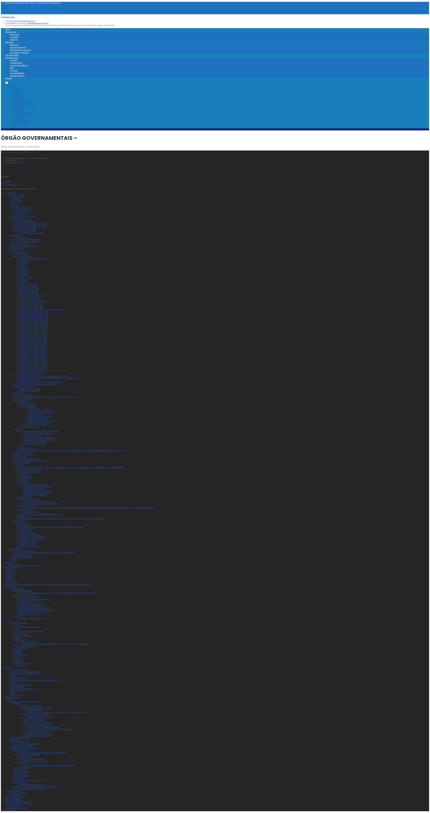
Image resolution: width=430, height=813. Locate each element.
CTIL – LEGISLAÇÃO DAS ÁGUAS (36, 731)
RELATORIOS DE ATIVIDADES (22, 550)
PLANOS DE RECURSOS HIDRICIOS (37, 736)
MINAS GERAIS (16, 589)
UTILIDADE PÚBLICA (17, 76)
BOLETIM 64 (24, 269)
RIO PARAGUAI (20, 774)
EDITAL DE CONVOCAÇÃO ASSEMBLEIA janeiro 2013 (36, 680)
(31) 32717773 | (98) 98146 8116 (22, 21)
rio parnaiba (19, 778)
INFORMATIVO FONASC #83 (31, 308)
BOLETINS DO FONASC (24, 256)
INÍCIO (7, 29)
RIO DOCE (18, 616)
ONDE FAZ (9, 699)
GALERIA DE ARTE (21, 452)
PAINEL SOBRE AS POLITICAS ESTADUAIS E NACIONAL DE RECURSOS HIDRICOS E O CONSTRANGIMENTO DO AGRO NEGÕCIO (72, 450)
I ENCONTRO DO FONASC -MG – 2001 (30, 222)
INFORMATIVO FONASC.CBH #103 (33, 316)
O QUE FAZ (14, 250)
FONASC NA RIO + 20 (27, 448)
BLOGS (13, 676)
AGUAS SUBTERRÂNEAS (33, 710)
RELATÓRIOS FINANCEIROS (21, 557)
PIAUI (16, 657)
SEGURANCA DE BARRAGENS (26, 744)
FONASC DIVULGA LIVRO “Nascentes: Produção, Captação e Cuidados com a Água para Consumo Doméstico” (61, 518)
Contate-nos (14, 203)
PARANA (18, 653)
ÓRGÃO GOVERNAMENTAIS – (22, 689)
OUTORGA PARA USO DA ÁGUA (36, 491)
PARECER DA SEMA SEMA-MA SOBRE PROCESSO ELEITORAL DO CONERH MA (55, 644)
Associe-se (5, 129)
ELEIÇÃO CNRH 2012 (27, 406)
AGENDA (8, 78)
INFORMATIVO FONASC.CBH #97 (33, 363)
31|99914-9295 (11, 185)
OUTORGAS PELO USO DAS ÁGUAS (37, 733)
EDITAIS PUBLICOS (18, 678)
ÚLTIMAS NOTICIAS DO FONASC (19, 804)
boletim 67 (23, 276)
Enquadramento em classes (33, 489)
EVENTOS (18, 429)
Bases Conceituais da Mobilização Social (39, 501)
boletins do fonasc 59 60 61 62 (30, 299)
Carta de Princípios (17, 195)
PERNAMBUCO (20, 655)
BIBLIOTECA (14, 45)
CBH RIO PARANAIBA (23, 591)
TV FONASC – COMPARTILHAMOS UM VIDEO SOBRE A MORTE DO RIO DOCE (51, 527)
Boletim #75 (23, 263)
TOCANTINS (19, 665)
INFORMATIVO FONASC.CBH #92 (33, 352)
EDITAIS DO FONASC (23, 395)
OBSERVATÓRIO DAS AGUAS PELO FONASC (32, 461)
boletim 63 (23, 267)
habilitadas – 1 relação (36, 414)
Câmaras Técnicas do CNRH (30, 472)
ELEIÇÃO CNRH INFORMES (34, 425)
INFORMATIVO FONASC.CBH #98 (33, 365)
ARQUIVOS (9, 42)
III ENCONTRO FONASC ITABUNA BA (39, 440)
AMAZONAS (10, 810)
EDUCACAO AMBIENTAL (29, 499)
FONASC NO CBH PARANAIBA (31, 759)
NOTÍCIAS (14, 70)
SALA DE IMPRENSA (17, 73)
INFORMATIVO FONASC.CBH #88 (33, 344)
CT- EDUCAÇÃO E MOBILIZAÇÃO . (37, 725)
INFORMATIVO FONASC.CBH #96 (33, 361)
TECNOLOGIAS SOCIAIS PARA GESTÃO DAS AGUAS (40, 514)
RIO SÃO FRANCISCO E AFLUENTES (29, 780)
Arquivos (8, 569)
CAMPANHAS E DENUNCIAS (26, 380)
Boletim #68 (23, 261)
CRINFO (8, 181)
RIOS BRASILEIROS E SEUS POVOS (24, 748)
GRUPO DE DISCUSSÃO (24, 455)
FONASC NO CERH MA (28, 642)
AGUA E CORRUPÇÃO (19, 670)
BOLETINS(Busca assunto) (20, 50)
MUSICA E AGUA (17, 687)
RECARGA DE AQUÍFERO (15, 797)
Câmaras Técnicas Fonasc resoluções (28, 374)
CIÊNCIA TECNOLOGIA (33, 721)
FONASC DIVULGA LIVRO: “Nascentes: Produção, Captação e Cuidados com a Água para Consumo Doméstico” (48, 584)
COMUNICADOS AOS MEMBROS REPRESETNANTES (36, 384)
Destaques (14, 205)
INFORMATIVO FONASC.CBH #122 (33, 259)
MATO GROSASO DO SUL (24, 646)
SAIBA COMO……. (21, 523)
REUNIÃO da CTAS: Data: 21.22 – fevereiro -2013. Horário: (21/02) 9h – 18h (43, 552)
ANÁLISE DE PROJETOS (33, 719)
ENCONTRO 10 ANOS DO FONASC (37, 433)
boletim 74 (23, 280)
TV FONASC (19, 214)
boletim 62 (23, 265)
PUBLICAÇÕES (20, 516)
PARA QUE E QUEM (22, 463)
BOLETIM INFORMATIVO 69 (31, 297)
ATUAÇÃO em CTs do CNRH (30, 706)
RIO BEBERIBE (20, 770)
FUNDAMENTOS (26, 478)
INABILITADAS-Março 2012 (39, 410)
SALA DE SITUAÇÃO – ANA (30, 546)
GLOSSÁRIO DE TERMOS (20, 684)
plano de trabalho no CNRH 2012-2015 (43, 420)
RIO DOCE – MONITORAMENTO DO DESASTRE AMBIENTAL (48, 765)
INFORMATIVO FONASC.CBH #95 (33, 359)
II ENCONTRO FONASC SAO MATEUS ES (40, 437)
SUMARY (13, 559)
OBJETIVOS (24, 480)
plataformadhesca (26, 510)
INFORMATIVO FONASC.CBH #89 (33, 346)
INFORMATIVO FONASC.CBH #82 (33, 335)
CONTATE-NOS (20, 237)
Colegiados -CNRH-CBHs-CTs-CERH (25, 701)
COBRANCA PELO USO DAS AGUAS (37, 486)
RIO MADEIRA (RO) (22, 772)
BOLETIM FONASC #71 (28, 286)
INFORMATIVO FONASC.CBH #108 (33, 327)
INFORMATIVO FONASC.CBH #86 (33, 340)
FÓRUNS (13, 682)
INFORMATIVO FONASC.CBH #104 (33, 318)
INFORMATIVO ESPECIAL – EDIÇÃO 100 (35, 301)
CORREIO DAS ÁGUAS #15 (29, 391)
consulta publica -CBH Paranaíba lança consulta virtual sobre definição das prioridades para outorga (57, 593)
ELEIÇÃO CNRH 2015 (23, 399)
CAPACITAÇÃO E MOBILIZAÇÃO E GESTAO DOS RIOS (50, 729)
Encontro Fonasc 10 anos (23, 220)
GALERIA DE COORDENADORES (23, 246)
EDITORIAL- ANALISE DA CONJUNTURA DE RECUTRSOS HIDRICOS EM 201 (45, 397)
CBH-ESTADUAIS (11, 55)
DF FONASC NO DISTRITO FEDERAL (29, 631)
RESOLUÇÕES (20, 521)
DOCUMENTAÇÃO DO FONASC (23, 216)
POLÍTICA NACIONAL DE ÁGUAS (28, 469)
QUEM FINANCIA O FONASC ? (27, 242)
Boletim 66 (23, 274)
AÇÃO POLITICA (21, 252)
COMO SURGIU (16, 201)
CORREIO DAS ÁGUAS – (24, 386)
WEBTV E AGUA (16, 695)
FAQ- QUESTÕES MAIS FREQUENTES (25, 239)
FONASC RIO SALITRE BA (29, 627)
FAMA (21, 446)
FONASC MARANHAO (23, 635)
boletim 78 (23, 282)
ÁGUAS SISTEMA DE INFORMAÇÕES (25, 674)
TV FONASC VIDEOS (22, 525)
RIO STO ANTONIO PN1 (29, 614)
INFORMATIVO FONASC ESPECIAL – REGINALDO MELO (42, 310)
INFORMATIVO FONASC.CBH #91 (33, 350)
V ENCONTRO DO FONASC (34, 444)
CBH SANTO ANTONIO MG (30, 604)
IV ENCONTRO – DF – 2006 (25, 229)
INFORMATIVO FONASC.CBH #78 (33, 331)
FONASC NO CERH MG (23, 595)
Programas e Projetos (22, 497)
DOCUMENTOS (29, 408)
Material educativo (12, 697)
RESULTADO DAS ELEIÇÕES (39, 423)
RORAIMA (18, 661)
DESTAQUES (19, 393)
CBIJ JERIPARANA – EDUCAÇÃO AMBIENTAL (42, 503)
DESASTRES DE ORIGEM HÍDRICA (33, 538)
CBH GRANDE (25, 757)
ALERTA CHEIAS (12, 567)
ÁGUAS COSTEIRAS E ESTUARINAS (37, 708)
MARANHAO (19, 640)
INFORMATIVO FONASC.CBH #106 (33, 323)
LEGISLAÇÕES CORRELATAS (25, 459)
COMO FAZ (10, 578)
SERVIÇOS (14, 40)
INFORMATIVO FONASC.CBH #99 (33, 369)
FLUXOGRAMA (25, 476)
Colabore (9, 576)
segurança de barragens (23, 555)
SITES (12, 693)
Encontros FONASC (17, 218)
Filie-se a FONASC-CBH (19, 244)
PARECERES (19, 465)
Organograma (15, 548)
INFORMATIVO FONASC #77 (31, 303)
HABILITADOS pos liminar (38, 418)
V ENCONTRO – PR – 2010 (25, 231)
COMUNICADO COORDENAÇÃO (41, 412)
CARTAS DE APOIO (31, 512)
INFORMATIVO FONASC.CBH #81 (33, 333)
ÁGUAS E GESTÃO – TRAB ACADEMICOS (26, 672)
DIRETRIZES (24, 474)
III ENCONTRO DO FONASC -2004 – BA (30, 227)
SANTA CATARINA (22, 663)
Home (7, 621)
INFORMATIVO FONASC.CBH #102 (33, 314)
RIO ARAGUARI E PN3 (23, 767)
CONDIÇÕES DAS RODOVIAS (31, 535)
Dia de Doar (10, 580)
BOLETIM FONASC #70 (28, 284)
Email (7, 183)
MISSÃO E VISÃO (17, 248)
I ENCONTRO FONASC (32, 435)
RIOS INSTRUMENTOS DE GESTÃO (33, 484)
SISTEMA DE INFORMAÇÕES (35, 495)
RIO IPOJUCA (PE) (21, 750)
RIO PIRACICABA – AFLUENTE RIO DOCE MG (37, 610)
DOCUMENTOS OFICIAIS (19, 52)
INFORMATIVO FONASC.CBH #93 (33, 354)
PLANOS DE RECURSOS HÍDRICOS (37, 493)
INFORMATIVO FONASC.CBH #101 (33, 312)
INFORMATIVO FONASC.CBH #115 (33, 329)
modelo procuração (30, 427)
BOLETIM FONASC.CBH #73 (30, 295)
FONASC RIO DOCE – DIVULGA (31, 618)
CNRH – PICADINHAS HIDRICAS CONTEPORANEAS (40, 382)
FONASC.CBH (10, 32)
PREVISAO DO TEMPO (28, 544)
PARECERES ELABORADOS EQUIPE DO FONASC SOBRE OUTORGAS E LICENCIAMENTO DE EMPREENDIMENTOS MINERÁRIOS (71, 467)
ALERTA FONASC (26, 531)
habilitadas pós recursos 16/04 (39, 416)
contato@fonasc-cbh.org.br (38, 23)
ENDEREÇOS (15, 235)
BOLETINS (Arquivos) (18, 47)
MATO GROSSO (20, 648)
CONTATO (14, 60)
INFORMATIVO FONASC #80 (31, 305)
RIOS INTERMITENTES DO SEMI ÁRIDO (30, 789)
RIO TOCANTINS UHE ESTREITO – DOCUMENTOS (35, 787)
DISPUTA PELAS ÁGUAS (19, 738)
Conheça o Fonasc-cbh (23, 208)
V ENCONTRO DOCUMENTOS (31, 233)
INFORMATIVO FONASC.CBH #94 (33, 357)
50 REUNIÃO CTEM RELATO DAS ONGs (44, 727)
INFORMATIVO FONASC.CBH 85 (32, 371)
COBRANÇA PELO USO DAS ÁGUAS (37, 723)
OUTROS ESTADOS (13, 791)
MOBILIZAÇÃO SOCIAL (28, 506)
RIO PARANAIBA (21, 776)
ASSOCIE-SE (14, 34)
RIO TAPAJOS (20, 782)
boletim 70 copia (25, 278)
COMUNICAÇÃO (11, 58)
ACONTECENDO (21, 254)
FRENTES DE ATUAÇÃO (19, 742)
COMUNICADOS (16, 63)
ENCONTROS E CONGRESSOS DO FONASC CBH (39, 431)
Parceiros (18, 199)
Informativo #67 (20, 457)
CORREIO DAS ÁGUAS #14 (29, 389)
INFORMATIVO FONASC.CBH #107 (33, 325)
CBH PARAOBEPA (26, 601)
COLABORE (14, 37)
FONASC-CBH (11, 193)
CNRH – (17, 704)
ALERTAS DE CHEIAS (27, 533)
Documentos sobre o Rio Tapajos (31, 785)
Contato (13, 561)
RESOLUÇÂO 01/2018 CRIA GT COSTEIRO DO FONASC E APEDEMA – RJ (48, 378)
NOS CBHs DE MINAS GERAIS (26, 597)
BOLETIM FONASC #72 (28, 288)
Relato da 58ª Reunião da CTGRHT (41, 716)
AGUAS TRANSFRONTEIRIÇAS (35, 714)
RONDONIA (19, 659)
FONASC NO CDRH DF (19, 793)
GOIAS (17, 638)
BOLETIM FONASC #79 (28, 293)
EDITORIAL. (14, 806)
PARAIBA (18, 650)
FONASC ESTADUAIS (18, 623)
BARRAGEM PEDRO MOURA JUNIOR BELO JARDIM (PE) (42, 753)
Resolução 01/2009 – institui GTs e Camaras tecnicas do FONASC (44, 376)
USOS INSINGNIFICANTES (16, 808)
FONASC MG (10, 587)
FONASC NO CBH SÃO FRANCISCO (33, 761)
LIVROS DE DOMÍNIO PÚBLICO (32, 540)
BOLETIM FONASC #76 (28, 291)
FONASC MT (15, 795)
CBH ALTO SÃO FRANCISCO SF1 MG (34, 599)
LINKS (12, 68)
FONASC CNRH (11, 582)
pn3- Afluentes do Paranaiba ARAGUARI (34, 608)
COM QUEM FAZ (17, 197)
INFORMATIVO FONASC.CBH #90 (33, 348)
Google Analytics (21, 212)
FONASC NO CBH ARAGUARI (31, 606)
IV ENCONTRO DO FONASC (35, 442)
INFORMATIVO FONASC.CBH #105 (33, 320)
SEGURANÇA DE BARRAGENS (17, 802)
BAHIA (17, 625)
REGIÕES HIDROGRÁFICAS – (21, 746)
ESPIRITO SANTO (21, 633)
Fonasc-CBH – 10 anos (23, 210)
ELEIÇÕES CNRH (21, 401)
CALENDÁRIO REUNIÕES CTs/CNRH (25, 565)
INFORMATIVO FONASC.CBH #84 (33, 337)
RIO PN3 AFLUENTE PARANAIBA (32, 612)
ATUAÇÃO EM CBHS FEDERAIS (27, 755)
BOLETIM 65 (24, 271)
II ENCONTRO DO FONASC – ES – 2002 (30, 225)
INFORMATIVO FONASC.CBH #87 (33, 342)
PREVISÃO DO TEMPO (28, 542)
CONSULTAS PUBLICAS (19, 65)
